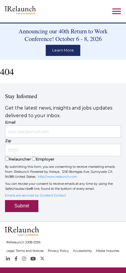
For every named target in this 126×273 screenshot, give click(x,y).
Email (10, 122)
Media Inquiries (107, 251)
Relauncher (20, 159)
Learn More (63, 50)
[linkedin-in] (8, 258)
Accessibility (82, 251)
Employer (45, 159)
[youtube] (33, 258)
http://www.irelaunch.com (57, 177)
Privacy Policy (58, 251)
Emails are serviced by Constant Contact (35, 195)
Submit (21, 205)
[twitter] (42, 258)
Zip (8, 140)
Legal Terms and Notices (25, 251)
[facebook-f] (15, 258)
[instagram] (24, 258)
